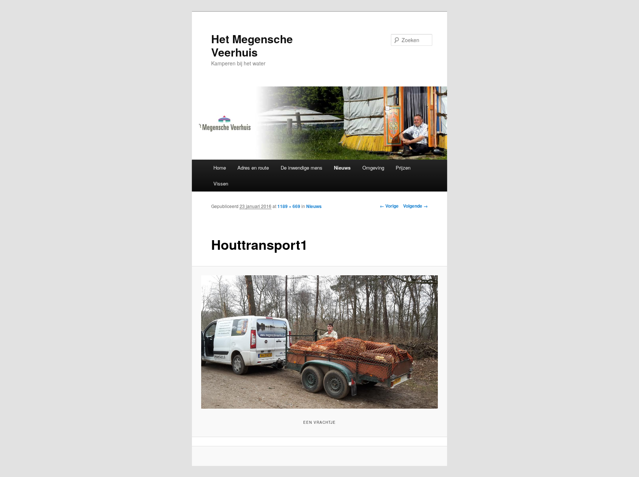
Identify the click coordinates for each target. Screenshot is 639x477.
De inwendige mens (301, 167)
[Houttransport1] (319, 341)
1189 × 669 (288, 206)
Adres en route (253, 167)
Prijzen (403, 167)
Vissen (220, 183)
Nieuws (342, 167)
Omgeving (373, 167)
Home (219, 167)
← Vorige (389, 205)
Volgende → (415, 205)
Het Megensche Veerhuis (252, 45)
